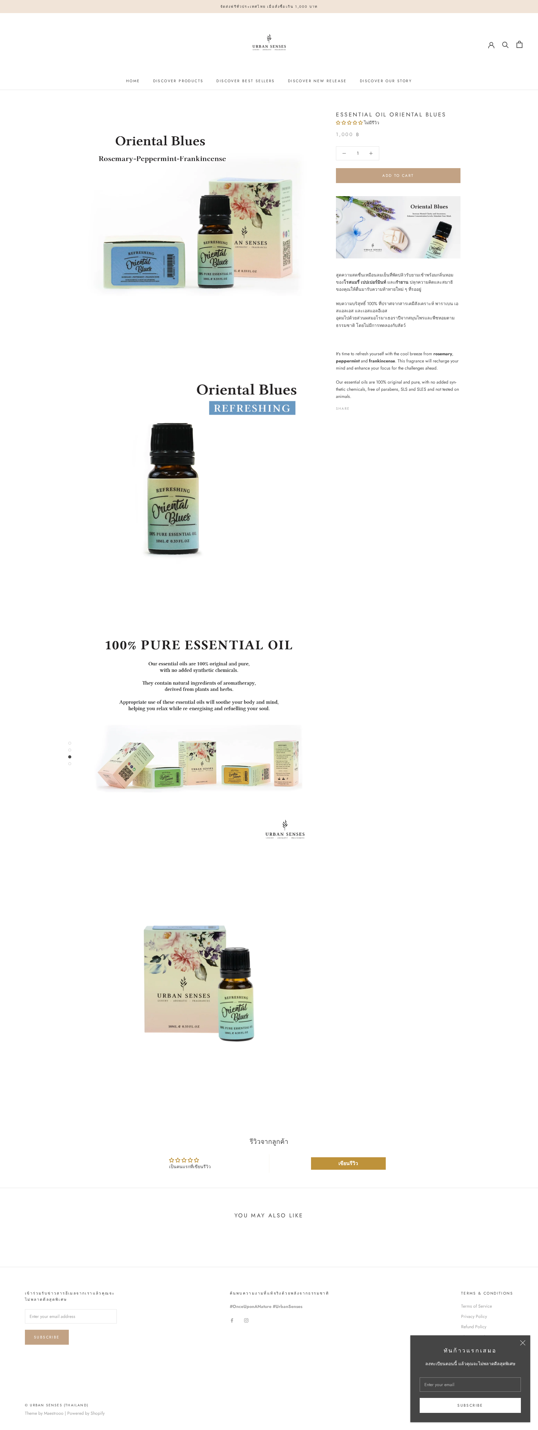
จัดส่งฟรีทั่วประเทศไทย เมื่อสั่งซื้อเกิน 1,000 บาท (269, 6)
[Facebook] (355, 407)
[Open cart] (519, 44)
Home (133, 81)
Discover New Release (317, 81)
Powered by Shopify (86, 1413)
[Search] (505, 44)
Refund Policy (473, 1327)
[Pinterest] (372, 407)
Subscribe (470, 1405)
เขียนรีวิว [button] (348, 1163)
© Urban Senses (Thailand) (56, 1405)
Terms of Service (476, 1306)
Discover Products (178, 81)
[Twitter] (364, 407)
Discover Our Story (386, 81)
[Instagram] (246, 1320)
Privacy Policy (474, 1316)
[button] (350, 123)
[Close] (523, 1343)
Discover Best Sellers (245, 81)
